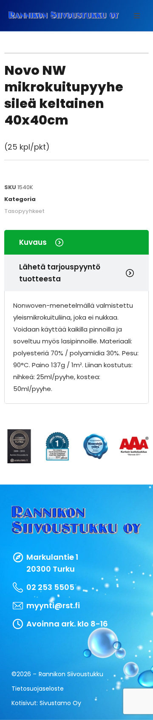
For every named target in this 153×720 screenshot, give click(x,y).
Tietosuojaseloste (37, 688)
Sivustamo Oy (60, 703)
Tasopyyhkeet (24, 211)
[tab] (76, 242)
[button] (136, 15)
